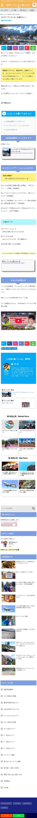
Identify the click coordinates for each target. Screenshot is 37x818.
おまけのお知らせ (10, 129)
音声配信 (7, 781)
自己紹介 (32, 10)
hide (29, 114)
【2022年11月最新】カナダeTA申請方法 (25, 630)
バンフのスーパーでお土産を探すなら (25, 596)
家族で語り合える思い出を (13, 774)
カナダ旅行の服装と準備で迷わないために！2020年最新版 (25, 583)
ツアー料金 (13, 10)
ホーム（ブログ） (4, 10)
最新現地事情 (8, 689)
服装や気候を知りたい (11, 702)
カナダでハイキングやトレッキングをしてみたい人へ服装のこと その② (25, 657)
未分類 (6, 787)
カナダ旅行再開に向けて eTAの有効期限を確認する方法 (25, 606)
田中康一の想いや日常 (9, 348)
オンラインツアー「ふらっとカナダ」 (17, 125)
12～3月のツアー (9, 729)
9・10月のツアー (9, 748)
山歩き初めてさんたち (11, 709)
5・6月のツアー (9, 735)
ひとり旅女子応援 (10, 722)
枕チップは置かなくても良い (24, 572)
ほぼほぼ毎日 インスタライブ (14, 121)
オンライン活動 (9, 755)
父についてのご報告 (22, 616)
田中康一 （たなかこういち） (6, 372)
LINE (18, 815)
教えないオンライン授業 (12, 761)
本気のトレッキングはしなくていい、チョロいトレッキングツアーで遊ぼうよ (25, 644)
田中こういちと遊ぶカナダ (18, 6)
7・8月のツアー (9, 742)
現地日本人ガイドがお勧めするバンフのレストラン (25, 562)
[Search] (33, 509)
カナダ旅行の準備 (10, 696)
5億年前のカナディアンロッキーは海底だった (25, 669)
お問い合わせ (23, 10)
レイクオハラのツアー (11, 715)
